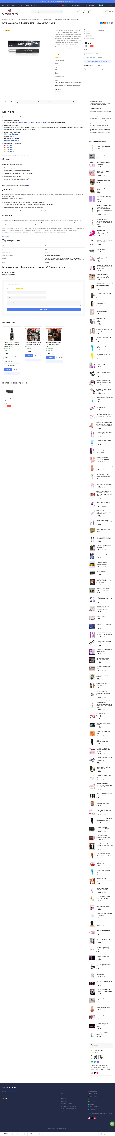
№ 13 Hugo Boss (9, 361)
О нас (62, 1111)
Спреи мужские (47, 19)
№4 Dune (100, 57)
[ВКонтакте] (101, 23)
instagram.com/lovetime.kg (12, 138)
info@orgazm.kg (93, 1109)
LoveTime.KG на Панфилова (43, 122)
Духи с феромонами (22, 19)
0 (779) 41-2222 (10, 149)
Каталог (11, 19)
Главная (4, 19)
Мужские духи (35, 19)
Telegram (15, 134)
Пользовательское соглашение (68, 1106)
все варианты (11, 364)
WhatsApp (8, 134)
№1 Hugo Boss (89, 53)
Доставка (63, 1096)
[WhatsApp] (109, 23)
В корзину (7, 369)
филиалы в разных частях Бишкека (26, 122)
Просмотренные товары (66, 1103)
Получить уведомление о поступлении (97, 61)
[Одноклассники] (105, 23)
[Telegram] (107, 23)
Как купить (63, 1091)
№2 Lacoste (99, 53)
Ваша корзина (64, 1098)
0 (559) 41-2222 (10, 147)
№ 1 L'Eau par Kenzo (10, 358)
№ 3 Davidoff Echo (90, 57)
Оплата (62, 1093)
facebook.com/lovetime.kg (12, 140)
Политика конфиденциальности (68, 1108)
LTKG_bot (92, 1104)
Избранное (63, 1101)
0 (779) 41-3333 (90, 5)
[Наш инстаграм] (107, 5)
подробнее (5, 236)
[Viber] (112, 23)
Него (56, 69)
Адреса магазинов (65, 1113)
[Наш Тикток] (109, 5)
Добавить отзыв (44, 309)
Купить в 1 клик (12, 373)
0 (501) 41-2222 (103, 69)
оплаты (27, 185)
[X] (103, 23)
